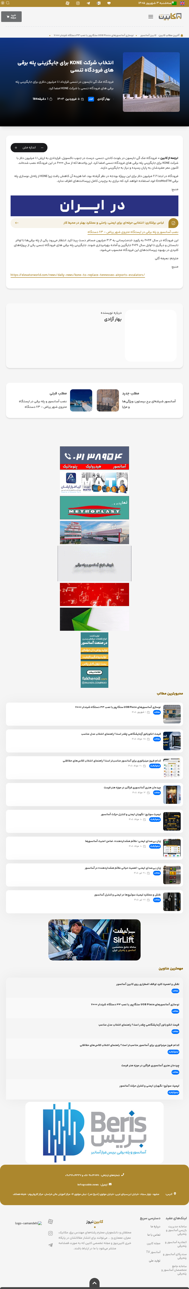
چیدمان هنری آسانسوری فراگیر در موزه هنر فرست (132, 788)
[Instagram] (78, 3)
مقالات (157, 712)
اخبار (91, 99)
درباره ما (155, 1226)
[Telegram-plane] (88, 3)
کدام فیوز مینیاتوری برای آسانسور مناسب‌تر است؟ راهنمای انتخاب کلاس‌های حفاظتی (112, 761)
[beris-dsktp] (94, 205)
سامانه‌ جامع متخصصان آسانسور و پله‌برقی (174, 1270)
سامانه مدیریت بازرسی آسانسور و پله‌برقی (176, 1230)
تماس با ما (153, 1235)
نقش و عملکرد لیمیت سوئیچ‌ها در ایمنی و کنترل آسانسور (127, 895)
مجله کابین (153, 1243)
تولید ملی (154, 1261)
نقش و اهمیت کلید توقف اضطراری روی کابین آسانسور (147, 984)
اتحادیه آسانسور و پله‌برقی (176, 1244)
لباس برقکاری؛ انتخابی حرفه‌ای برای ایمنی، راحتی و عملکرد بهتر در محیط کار (114, 223)
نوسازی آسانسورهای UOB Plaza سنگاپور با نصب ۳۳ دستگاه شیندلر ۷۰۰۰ (110, 35)
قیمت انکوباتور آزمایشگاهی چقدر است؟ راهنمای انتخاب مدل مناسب (121, 734)
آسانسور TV (153, 1252)
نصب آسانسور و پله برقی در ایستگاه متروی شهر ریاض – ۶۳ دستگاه (133, 232)
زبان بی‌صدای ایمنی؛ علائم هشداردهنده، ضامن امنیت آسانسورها (123, 841)
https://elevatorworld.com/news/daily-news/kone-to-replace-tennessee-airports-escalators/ (78, 275)
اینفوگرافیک (155, 766)
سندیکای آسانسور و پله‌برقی (175, 1256)
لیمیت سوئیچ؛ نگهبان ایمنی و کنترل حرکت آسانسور (131, 814)
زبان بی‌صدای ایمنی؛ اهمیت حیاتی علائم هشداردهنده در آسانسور (123, 868)
